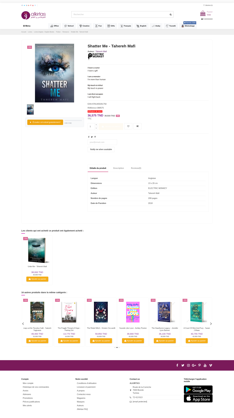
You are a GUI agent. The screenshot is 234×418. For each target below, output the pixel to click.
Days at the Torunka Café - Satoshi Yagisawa (37, 329)
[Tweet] (92, 137)
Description (118, 168)
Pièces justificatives (31, 402)
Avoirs (25, 391)
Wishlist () (209, 5)
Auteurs (80, 405)
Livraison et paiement (86, 387)
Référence (92, 108)
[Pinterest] (95, 137)
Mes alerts (27, 405)
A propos (81, 391)
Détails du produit (98, 168)
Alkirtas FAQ (82, 409)
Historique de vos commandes (36, 387)
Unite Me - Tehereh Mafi (37, 266)
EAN (90, 104)
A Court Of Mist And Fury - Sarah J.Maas (197, 329)
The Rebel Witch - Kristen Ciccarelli (101, 328)
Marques (80, 402)
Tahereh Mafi (101, 51)
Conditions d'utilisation (87, 383)
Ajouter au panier (112, 126)
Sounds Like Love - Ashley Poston (133, 328)
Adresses (27, 394)
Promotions (28, 398)
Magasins (81, 398)
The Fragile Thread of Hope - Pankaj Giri (69, 329)
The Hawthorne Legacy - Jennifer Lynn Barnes (165, 329)
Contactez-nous (84, 394)
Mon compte (28, 383)
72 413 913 (137, 397)
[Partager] (88, 137)
